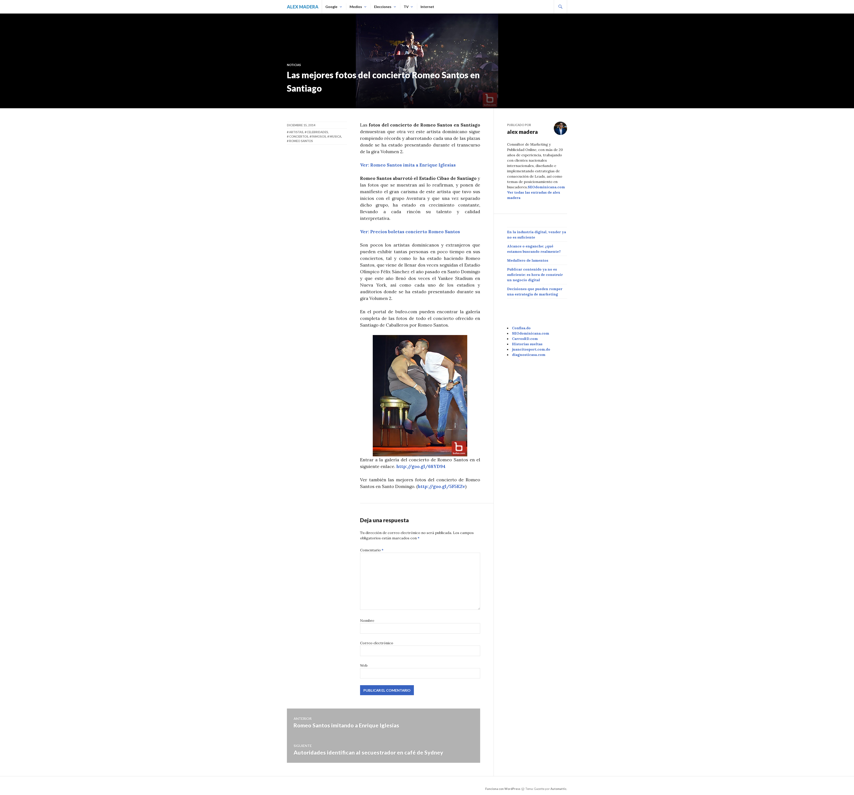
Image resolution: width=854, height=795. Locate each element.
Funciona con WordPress (502, 789)
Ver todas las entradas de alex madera (533, 195)
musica (335, 136)
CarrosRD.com (525, 338)
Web (363, 665)
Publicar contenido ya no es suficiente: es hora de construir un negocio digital (535, 274)
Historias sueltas (527, 344)
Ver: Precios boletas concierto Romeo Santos (410, 231)
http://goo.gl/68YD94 (420, 466)
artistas (296, 132)
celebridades (317, 132)
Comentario (371, 550)
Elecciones (382, 6)
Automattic (558, 789)
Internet (427, 6)
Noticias (294, 65)
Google (331, 6)
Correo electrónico (376, 643)
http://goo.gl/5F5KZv (441, 486)
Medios (356, 6)
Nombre (367, 620)
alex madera (302, 6)
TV (406, 6)
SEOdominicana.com (546, 187)
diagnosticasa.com (528, 354)
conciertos (298, 136)
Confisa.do (521, 328)
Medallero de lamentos (527, 260)
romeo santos (301, 141)
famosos (319, 136)
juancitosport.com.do (531, 349)
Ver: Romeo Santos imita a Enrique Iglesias (408, 165)
